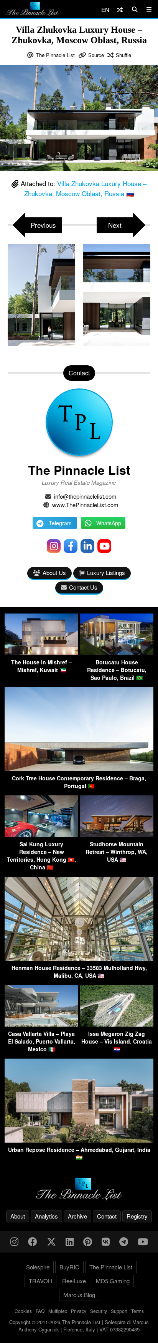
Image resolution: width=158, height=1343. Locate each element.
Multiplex (57, 1311)
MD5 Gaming (113, 1281)
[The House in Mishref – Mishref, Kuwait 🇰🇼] (41, 653)
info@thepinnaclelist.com (85, 496)
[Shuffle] (120, 9)
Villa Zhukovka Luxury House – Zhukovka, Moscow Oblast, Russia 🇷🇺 (85, 188)
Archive (77, 1216)
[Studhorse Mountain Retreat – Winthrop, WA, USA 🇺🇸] (116, 834)
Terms (137, 1311)
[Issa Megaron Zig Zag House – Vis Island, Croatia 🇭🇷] (116, 1024)
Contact (107, 1216)
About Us (54, 572)
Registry (137, 1216)
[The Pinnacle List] (79, 1189)
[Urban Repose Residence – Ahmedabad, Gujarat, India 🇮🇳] (79, 1140)
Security (98, 1311)
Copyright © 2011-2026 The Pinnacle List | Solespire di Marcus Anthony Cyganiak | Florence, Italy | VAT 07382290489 (79, 1325)
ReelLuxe (74, 1281)
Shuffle (123, 55)
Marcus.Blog (79, 1295)
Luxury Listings (106, 572)
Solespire (37, 1267)
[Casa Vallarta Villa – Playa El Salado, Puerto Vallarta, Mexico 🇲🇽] (41, 1024)
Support (119, 1311)
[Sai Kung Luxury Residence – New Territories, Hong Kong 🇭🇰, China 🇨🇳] (41, 834)
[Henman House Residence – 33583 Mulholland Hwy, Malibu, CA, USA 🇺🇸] (79, 958)
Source (96, 55)
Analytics (46, 1216)
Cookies (23, 1311)
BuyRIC (69, 1267)
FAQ (40, 1311)
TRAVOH (40, 1281)
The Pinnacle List (55, 55)
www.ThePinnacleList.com (85, 505)
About (17, 1216)
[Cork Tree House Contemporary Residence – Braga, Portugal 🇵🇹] (79, 769)
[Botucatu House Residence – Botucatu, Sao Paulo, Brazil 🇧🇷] (116, 653)
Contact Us (83, 587)
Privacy (78, 1311)
